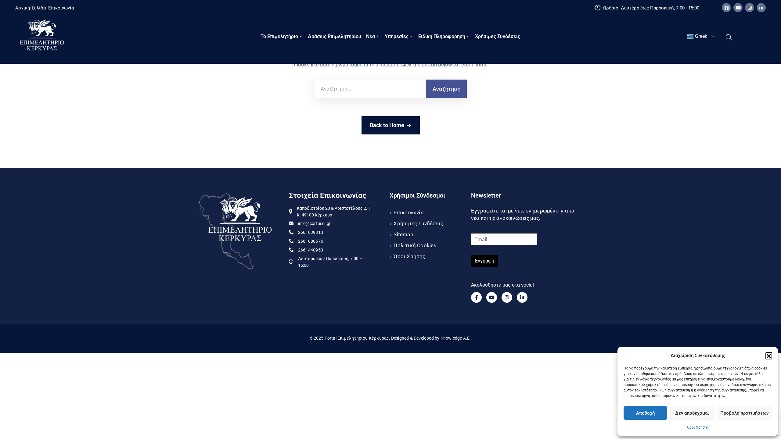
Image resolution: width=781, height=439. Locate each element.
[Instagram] (749, 7)
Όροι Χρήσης (698, 427)
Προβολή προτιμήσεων (744, 413)
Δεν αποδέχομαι (692, 413)
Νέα (370, 36)
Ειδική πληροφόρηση (441, 36)
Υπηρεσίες (396, 36)
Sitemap (403, 234)
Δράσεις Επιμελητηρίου (334, 36)
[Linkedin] (761, 7)
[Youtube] (738, 7)
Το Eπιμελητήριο (279, 36)
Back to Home (387, 125)
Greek (700, 36)
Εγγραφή (484, 261)
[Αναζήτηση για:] (370, 89)
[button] (769, 355)
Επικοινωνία (409, 212)
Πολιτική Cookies (415, 245)
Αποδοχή (645, 413)
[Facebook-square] (726, 7)
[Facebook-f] (476, 297)
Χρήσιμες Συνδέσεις (497, 36)
